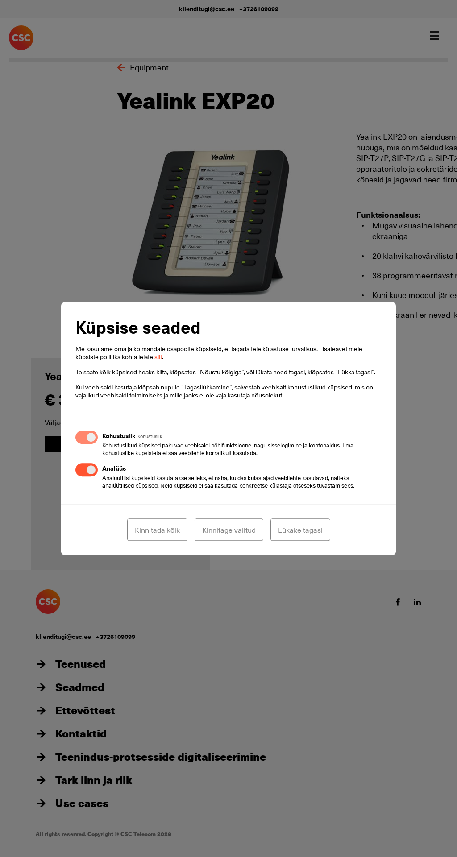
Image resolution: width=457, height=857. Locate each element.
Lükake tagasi (300, 529)
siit (158, 356)
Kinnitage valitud (229, 529)
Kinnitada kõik (157, 529)
